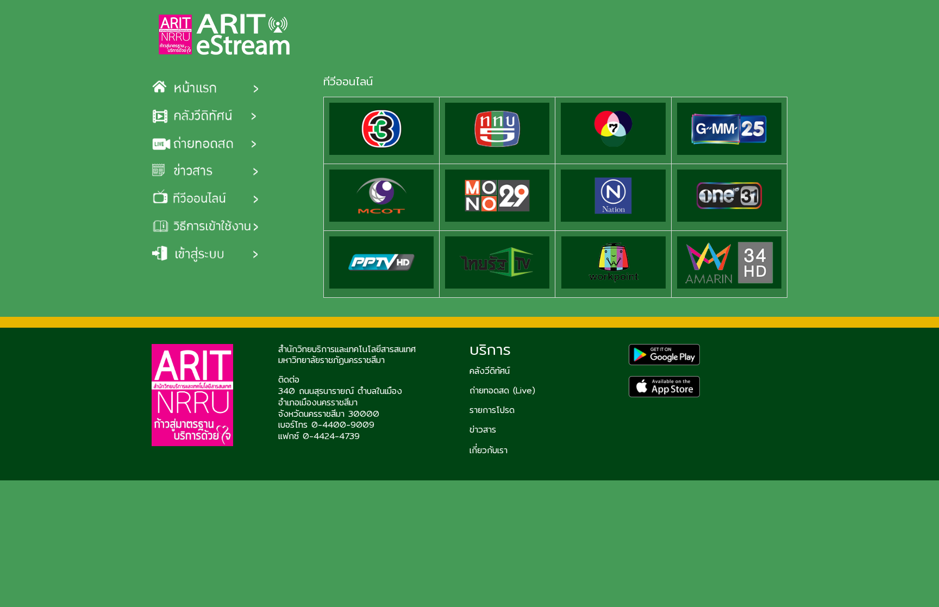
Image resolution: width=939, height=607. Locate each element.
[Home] (225, 35)
